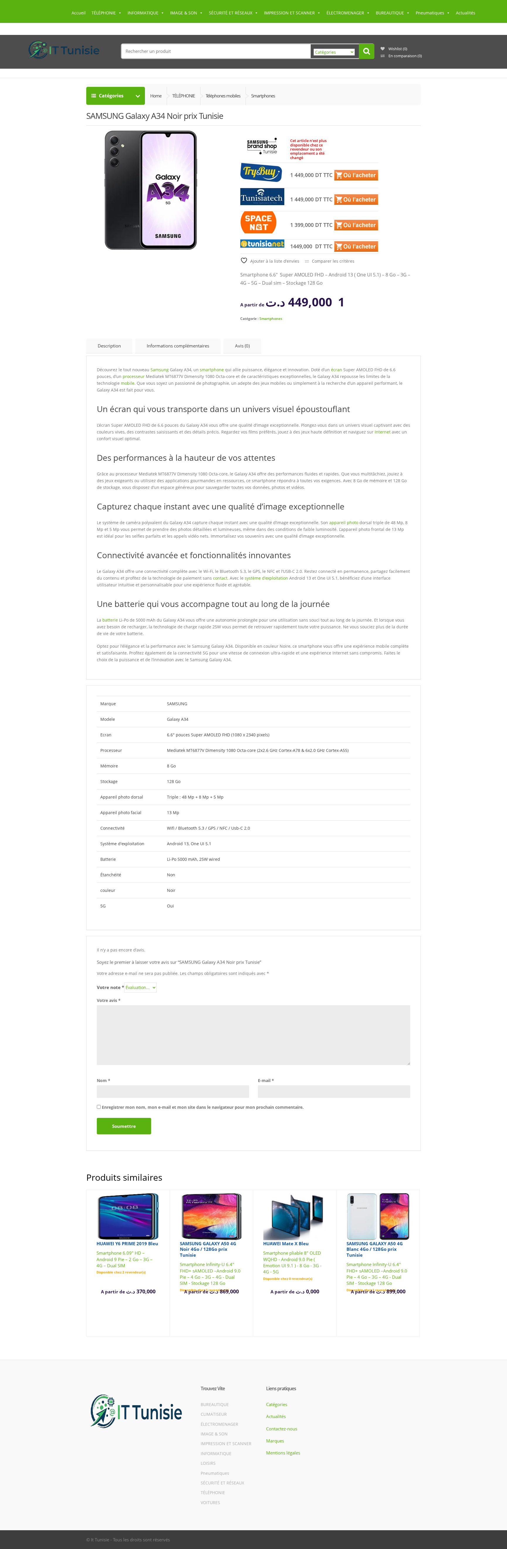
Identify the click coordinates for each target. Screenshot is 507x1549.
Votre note (110, 987)
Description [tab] (109, 346)
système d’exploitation (266, 578)
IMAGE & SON (183, 13)
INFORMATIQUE (143, 13)
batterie (110, 620)
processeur (134, 376)
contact (220, 578)
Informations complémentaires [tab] (178, 346)
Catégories (116, 95)
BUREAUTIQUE (390, 13)
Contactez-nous (281, 1429)
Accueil (79, 13)
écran (336, 369)
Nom (103, 1080)
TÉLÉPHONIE (104, 13)
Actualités (465, 13)
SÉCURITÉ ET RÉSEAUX (230, 13)
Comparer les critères (333, 261)
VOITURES (210, 1502)
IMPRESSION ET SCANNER (289, 13)
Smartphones (270, 318)
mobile (127, 383)
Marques (275, 1441)
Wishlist (397, 48)
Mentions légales (283, 1453)
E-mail (266, 1080)
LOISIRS (208, 1463)
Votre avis (109, 1000)
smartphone (212, 369)
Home (155, 96)
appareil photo (343, 522)
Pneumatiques (430, 13)
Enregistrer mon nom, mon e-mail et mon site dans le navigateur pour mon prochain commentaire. (203, 1107)
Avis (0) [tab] (242, 346)
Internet (383, 432)
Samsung (160, 369)
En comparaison (405, 55)
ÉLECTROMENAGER (345, 13)
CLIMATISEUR (214, 1414)
